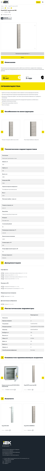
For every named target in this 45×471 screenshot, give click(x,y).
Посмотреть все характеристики (22, 53)
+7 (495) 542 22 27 (7, 462)
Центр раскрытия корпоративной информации (11, 452)
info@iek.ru (6, 463)
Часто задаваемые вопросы (7, 453)
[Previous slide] (2, 378)
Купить (22, 57)
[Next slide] (43, 378)
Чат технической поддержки (7, 450)
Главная (2, 6)
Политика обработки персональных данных (10, 455)
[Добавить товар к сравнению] (35, 25)
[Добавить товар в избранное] (35, 24)
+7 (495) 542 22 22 (7, 460)
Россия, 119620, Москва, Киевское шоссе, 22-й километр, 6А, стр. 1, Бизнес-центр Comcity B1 (16, 459)
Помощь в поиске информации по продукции (10, 449)
